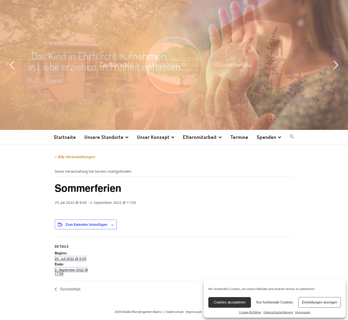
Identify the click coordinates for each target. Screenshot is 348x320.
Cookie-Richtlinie (250, 312)
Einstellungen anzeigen (319, 302)
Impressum (302, 312)
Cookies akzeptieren (229, 302)
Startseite (65, 137)
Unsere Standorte (104, 137)
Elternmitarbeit (200, 137)
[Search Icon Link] (290, 137)
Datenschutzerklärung (278, 312)
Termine (239, 137)
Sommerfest (69, 289)
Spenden (266, 137)
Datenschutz (175, 312)
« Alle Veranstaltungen (75, 156)
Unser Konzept (153, 137)
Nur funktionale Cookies (274, 302)
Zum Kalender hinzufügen (86, 224)
